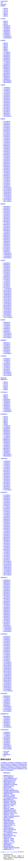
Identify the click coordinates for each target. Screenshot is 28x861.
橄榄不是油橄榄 (7, 787)
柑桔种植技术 (6, 214)
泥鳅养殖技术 (6, 27)
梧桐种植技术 (6, 328)
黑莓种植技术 (6, 250)
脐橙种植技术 (6, 235)
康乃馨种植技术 (7, 302)
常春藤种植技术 (7, 294)
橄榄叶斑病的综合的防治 (9, 804)
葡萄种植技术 (6, 209)
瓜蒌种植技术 (6, 186)
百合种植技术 (6, 263)
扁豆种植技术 (6, 169)
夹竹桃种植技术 (7, 336)
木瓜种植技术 (6, 226)
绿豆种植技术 (6, 95)
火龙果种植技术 (7, 256)
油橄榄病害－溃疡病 (8, 814)
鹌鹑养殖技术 (6, 71)
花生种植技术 (6, 93)
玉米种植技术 (6, 89)
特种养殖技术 (4, 414)
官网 (2, 2)
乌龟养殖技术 (6, 28)
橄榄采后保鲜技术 (8, 831)
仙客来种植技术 (7, 311)
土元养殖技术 (6, 62)
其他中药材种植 (7, 375)
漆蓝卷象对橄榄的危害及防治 (10, 790)
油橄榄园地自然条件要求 (9, 780)
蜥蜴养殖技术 (6, 65)
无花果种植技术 (7, 254)
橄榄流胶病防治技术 (8, 846)
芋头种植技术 (6, 181)
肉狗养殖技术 (6, 73)
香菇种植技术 (6, 347)
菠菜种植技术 (6, 124)
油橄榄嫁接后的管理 (8, 786)
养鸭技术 (5, 14)
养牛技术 (5, 10)
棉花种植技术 (6, 105)
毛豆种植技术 (6, 174)
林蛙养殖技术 (6, 58)
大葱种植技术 (6, 150)
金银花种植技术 (7, 372)
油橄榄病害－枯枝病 (8, 789)
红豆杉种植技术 (7, 334)
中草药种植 (3, 356)
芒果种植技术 (6, 215)
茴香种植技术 (6, 154)
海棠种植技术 (6, 269)
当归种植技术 (6, 363)
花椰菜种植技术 (7, 193)
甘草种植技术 (6, 358)
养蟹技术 (5, 24)
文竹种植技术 (6, 285)
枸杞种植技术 (6, 369)
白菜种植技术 (6, 138)
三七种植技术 (6, 361)
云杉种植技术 (6, 330)
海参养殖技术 (6, 34)
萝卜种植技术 (6, 133)
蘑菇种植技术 (6, 342)
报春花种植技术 (7, 291)
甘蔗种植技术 (6, 107)
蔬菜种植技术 (4, 492)
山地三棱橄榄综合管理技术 (10, 798)
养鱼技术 (5, 21)
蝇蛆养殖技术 (6, 67)
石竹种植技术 (6, 281)
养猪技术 (5, 8)
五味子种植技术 (7, 373)
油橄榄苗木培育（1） (8, 843)
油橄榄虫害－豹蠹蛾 (8, 808)
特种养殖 (3, 40)
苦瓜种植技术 (6, 180)
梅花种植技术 (6, 278)
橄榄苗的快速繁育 (8, 793)
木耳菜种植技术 (7, 198)
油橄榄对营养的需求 (8, 822)
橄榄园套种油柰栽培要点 (9, 801)
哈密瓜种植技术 (7, 257)
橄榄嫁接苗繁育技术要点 (9, 835)
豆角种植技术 (6, 141)
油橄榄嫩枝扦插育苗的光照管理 (11, 792)
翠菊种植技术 (6, 264)
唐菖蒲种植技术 (7, 308)
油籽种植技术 (6, 102)
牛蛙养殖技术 (6, 70)
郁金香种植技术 (7, 312)
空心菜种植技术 (7, 196)
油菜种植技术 (6, 114)
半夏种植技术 (6, 366)
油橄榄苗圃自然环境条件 (9, 810)
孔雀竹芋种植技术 (8, 317)
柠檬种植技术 (6, 238)
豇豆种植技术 (6, 157)
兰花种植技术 (6, 273)
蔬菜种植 (3, 118)
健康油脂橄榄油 (7, 844)
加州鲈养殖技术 (7, 37)
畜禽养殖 (3, 5)
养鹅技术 (5, 16)
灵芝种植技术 (6, 367)
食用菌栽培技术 (5, 713)
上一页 (3, 851)
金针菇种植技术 (7, 353)
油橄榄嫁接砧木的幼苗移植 (10, 784)
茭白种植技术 (6, 184)
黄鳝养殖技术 (6, 25)
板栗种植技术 (6, 239)
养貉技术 (5, 49)
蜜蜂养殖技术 (6, 56)
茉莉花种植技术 (7, 305)
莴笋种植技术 (6, 130)
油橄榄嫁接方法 (7, 826)
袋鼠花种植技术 (7, 296)
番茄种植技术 (6, 135)
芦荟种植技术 (6, 275)
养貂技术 (5, 47)
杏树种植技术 (6, 242)
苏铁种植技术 (6, 284)
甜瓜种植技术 (6, 227)
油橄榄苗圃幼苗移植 (8, 820)
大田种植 (3, 84)
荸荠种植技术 (6, 183)
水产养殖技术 (4, 392)
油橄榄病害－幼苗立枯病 (9, 802)
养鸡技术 (5, 13)
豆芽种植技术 (6, 132)
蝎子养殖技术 (6, 61)
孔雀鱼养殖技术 (7, 36)
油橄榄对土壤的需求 (8, 817)
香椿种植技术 (6, 165)
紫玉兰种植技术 (7, 337)
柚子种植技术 (6, 247)
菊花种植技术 (6, 272)
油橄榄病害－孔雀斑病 (9, 795)
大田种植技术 (4, 458)
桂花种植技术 (6, 267)
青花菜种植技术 (7, 192)
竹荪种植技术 (6, 351)
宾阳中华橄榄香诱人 (8, 777)
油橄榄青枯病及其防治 (9, 823)
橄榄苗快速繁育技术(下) (9, 781)
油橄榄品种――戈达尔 (9, 841)
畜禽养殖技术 (4, 379)
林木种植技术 (4, 693)
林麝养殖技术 (6, 79)
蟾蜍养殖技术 (6, 76)
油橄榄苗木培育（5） (8, 849)
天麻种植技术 (6, 360)
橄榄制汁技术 (6, 807)
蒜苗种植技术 (6, 126)
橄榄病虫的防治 (7, 837)
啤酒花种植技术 (7, 306)
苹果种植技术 (6, 206)
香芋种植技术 (6, 111)
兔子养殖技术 (6, 52)
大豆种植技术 (6, 92)
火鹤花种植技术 (7, 300)
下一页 (15, 851)
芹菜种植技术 (6, 147)
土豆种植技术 (6, 142)
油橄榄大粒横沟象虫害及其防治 (11, 816)
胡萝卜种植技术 (7, 201)
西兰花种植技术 (7, 190)
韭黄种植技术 (6, 162)
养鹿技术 (5, 50)
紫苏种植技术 (6, 163)
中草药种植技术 (5, 729)
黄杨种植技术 (6, 331)
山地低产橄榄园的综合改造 (10, 778)
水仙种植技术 (6, 282)
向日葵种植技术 (7, 116)
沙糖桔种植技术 (7, 253)
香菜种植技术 (6, 148)
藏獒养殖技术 (6, 74)
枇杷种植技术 (6, 244)
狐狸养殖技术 (6, 59)
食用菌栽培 (3, 340)
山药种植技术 (6, 99)
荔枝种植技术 (6, 220)
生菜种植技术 (6, 123)
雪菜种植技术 (6, 172)
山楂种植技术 (6, 245)
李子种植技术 (6, 223)
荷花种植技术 (6, 270)
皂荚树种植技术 (7, 333)
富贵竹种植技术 (7, 299)
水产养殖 (3, 18)
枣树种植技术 (6, 218)
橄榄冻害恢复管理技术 (9, 796)
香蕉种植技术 (6, 208)
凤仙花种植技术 (7, 297)
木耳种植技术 (6, 344)
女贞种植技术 (6, 325)
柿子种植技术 (6, 248)
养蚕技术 (5, 46)
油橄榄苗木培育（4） (8, 775)
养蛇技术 (5, 43)
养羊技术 (5, 11)
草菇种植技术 (6, 348)
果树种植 (3, 203)
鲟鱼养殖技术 (6, 30)
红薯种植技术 (6, 96)
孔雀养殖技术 (6, 77)
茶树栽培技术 (6, 101)
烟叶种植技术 (6, 108)
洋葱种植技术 (6, 168)
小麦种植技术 (6, 87)
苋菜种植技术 (6, 159)
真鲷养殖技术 (6, 31)
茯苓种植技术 (6, 350)
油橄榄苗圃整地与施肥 (9, 783)
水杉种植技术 (6, 327)
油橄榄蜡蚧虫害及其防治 (9, 811)
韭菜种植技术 (6, 160)
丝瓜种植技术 (6, 129)
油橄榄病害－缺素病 (8, 840)
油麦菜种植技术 (7, 195)
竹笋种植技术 (6, 171)
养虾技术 (5, 22)
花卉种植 (3, 260)
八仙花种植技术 (7, 288)
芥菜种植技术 (6, 156)
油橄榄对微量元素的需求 (9, 829)
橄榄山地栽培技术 (8, 834)
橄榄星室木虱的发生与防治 (10, 813)
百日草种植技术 (7, 290)
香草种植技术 (6, 110)
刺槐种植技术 (6, 322)
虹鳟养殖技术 (6, 33)
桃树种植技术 (6, 221)
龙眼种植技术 (6, 233)
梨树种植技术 (6, 217)
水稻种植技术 (6, 90)
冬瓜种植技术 (6, 139)
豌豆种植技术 (6, 98)
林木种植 (3, 319)
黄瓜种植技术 (6, 136)
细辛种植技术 (6, 364)
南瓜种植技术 (6, 144)
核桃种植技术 (6, 230)
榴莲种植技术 (6, 229)
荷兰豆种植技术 (7, 189)
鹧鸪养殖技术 (6, 68)
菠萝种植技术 (6, 236)
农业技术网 (3, 4)
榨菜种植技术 (6, 151)
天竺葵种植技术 (7, 309)
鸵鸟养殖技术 (6, 64)
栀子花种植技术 (7, 315)
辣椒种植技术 (6, 145)
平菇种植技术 (6, 345)
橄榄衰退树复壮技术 (8, 799)
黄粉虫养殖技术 (7, 80)
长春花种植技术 (7, 293)
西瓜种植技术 (6, 212)
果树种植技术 (4, 577)
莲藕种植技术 (6, 166)
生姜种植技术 (6, 127)
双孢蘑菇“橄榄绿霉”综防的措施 (11, 847)
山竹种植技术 (6, 232)
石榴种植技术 (6, 241)
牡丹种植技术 (6, 279)
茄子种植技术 (6, 121)
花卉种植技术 (4, 634)
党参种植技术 (6, 370)
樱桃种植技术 (6, 224)
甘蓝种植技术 (6, 153)
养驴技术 (5, 44)
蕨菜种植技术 (6, 175)
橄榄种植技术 (6, 113)
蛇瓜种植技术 (6, 177)
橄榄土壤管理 (6, 819)
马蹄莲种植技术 (7, 303)
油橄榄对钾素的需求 (8, 828)
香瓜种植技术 (6, 251)
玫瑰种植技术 (6, 276)
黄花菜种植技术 (7, 187)
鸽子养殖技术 (6, 53)
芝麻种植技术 (6, 104)
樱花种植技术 (6, 287)
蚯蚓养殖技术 (6, 55)
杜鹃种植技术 (6, 266)
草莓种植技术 (6, 211)
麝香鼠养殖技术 (7, 82)
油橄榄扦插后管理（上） (9, 825)
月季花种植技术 (7, 314)
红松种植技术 (6, 324)
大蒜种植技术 (6, 178)
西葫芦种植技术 (7, 199)
